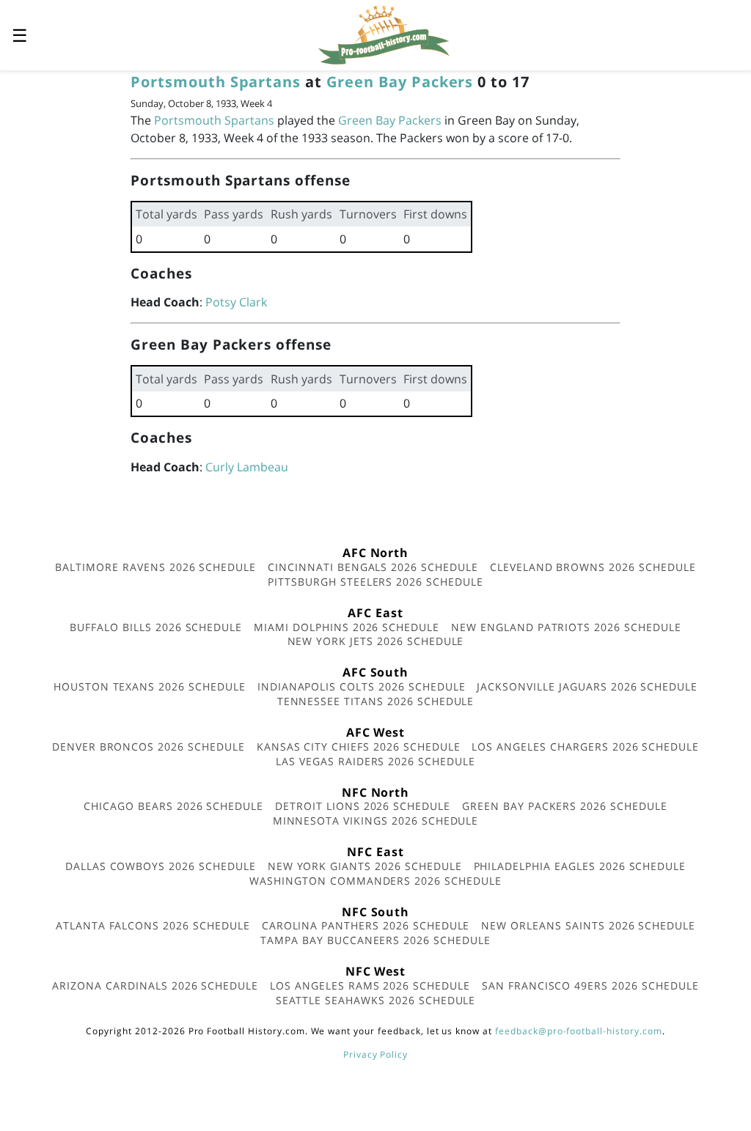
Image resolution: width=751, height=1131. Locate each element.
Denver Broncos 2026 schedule (148, 747)
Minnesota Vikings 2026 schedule (376, 821)
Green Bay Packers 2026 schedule (564, 806)
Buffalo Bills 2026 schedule (156, 627)
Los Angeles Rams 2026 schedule (370, 985)
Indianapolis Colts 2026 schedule (361, 686)
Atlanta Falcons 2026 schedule (153, 925)
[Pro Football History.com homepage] (384, 34)
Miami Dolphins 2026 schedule (346, 627)
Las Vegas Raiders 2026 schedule (375, 761)
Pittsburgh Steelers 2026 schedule (375, 582)
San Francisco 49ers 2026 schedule (590, 985)
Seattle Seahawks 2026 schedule (376, 1000)
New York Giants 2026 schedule (365, 866)
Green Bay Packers (399, 82)
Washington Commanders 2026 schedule (375, 881)
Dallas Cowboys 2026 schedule (160, 866)
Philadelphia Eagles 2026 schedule (580, 866)
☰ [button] (20, 35)
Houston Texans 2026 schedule (150, 686)
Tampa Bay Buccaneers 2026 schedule (375, 940)
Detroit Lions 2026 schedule (362, 806)
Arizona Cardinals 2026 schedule (155, 985)
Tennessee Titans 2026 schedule (376, 701)
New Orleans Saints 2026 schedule (588, 925)
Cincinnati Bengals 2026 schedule (373, 567)
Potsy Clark (236, 302)
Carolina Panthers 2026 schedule (366, 925)
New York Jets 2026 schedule (375, 641)
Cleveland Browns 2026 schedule (593, 567)
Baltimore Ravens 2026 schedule (155, 567)
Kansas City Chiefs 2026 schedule (359, 747)
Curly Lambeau (246, 467)
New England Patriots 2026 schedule (566, 627)
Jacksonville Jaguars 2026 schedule (587, 686)
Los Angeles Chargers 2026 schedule (585, 747)
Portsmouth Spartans (216, 82)
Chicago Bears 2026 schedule (173, 806)
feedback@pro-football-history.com (578, 1031)
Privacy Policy (375, 1054)
